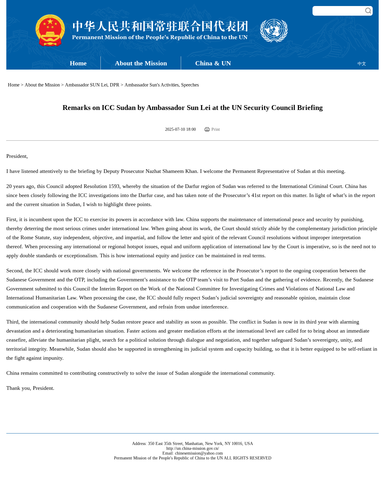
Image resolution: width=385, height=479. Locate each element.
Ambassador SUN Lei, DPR (92, 84)
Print (215, 129)
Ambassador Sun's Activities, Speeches (162, 84)
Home (78, 63)
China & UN (213, 63)
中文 (362, 63)
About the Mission (141, 63)
